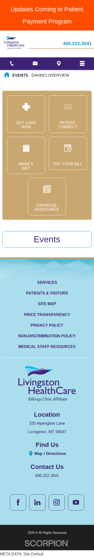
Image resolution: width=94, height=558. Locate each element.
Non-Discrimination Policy (47, 336)
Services (47, 282)
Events (20, 75)
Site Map (47, 304)
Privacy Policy (47, 325)
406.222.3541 (77, 43)
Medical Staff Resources (47, 347)
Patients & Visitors (47, 293)
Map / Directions (49, 453)
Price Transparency (47, 315)
